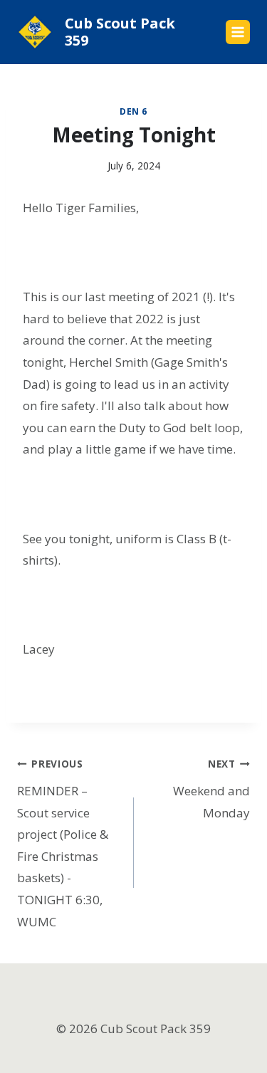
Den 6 (133, 111)
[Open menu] (238, 32)
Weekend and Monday (211, 789)
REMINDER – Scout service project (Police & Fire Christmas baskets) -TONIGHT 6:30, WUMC (62, 843)
